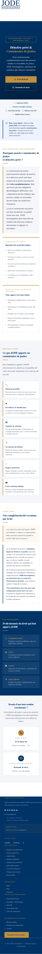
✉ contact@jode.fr (10, 814)
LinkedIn (7, 843)
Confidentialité (21, 946)
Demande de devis (22, 87)
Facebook (16, 843)
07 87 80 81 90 (22, 79)
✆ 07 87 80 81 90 (11, 810)
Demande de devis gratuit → (16, 935)
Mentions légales (30, 944)
